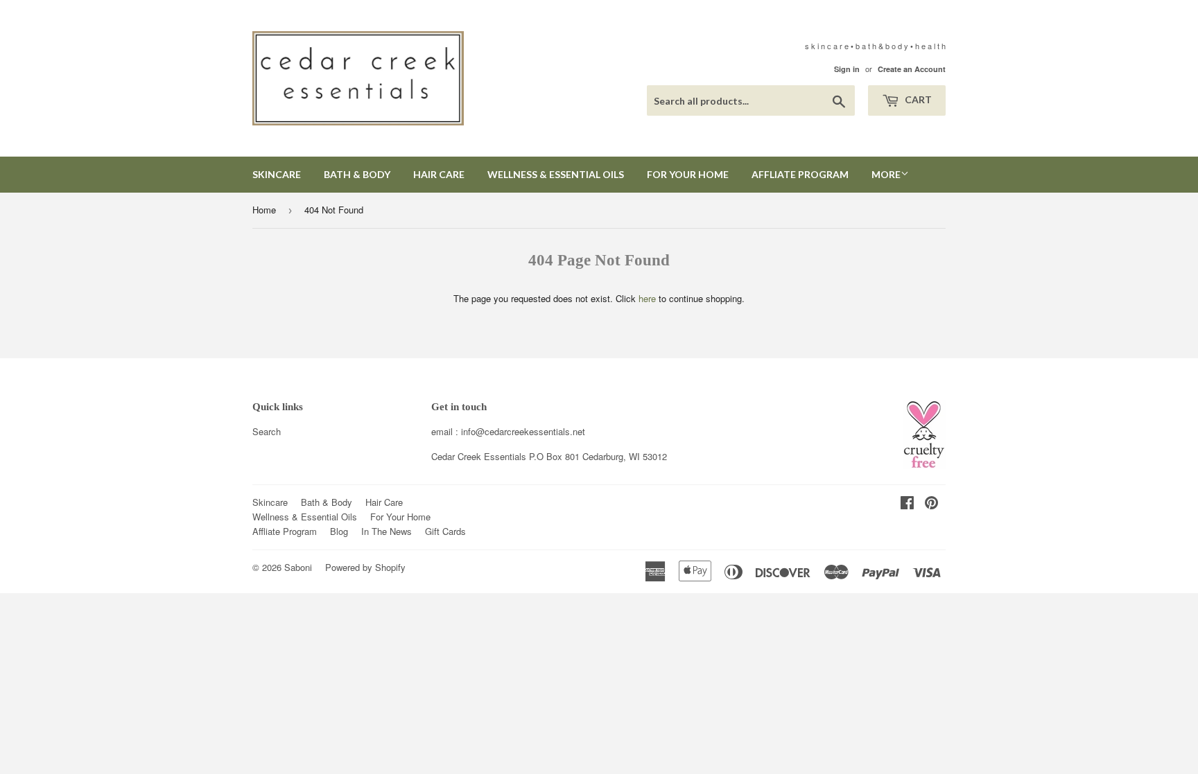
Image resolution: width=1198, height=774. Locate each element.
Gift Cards (445, 531)
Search (266, 431)
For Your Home (688, 174)
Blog (339, 531)
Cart (917, 99)
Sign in (847, 69)
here (647, 298)
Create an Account (912, 69)
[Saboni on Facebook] (907, 504)
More (886, 174)
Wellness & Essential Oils (555, 174)
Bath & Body (357, 174)
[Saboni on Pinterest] (931, 504)
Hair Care (439, 174)
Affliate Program (800, 174)
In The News (386, 531)
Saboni (298, 567)
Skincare (276, 174)
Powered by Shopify (365, 567)
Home (264, 209)
